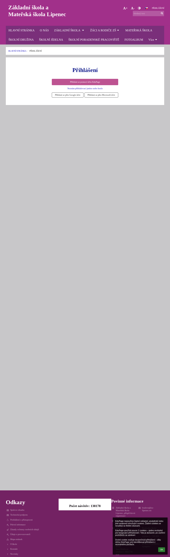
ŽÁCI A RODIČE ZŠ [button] (103, 30)
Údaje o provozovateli (20, 534)
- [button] (134, 8)
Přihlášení (158, 8)
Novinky (14, 554)
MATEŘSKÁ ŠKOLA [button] (138, 30)
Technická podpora (19, 515)
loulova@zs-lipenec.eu (148, 509)
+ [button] (127, 8)
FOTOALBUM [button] (134, 39)
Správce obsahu (17, 510)
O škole (13, 544)
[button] (139, 8)
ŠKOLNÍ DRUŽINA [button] (21, 39)
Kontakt (14, 549)
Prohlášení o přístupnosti (21, 519)
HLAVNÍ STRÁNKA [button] (21, 30)
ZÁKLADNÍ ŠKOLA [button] (67, 30)
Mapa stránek (16, 539)
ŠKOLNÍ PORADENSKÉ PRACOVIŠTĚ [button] (93, 39)
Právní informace (18, 524)
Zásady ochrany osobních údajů (24, 529)
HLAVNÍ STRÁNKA (17, 51)
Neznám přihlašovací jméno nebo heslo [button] (85, 88)
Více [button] (151, 39)
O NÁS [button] (44, 30)
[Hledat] (162, 13)
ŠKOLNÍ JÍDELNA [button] (51, 39)
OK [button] (161, 549)
